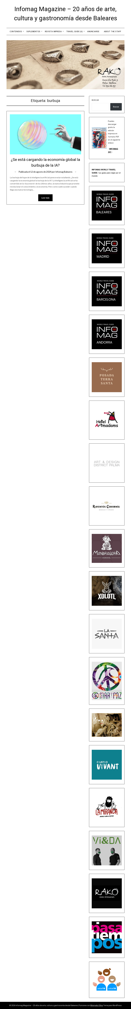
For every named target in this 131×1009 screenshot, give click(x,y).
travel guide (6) (74, 31)
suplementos (33, 31)
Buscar (95, 100)
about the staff (112, 31)
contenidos (16, 31)
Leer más (45, 198)
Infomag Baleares (63, 171)
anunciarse (93, 31)
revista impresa (53, 31)
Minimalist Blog (96, 1005)
